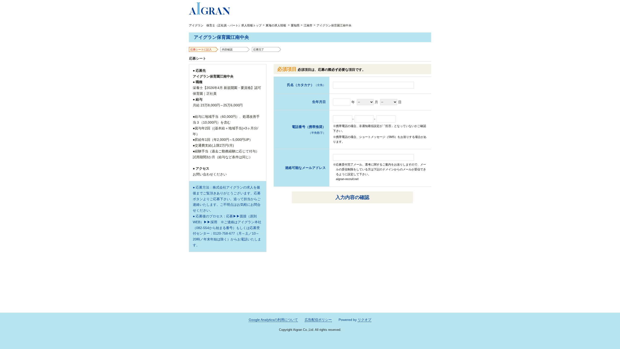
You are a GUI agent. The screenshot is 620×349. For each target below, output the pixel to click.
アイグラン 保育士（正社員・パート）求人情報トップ (225, 25)
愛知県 (295, 25)
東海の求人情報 (276, 25)
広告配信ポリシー (318, 320)
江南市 (308, 25)
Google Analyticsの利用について (273, 320)
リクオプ (364, 320)
